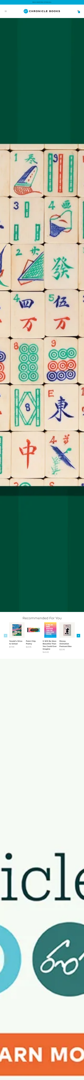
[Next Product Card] (78, 635)
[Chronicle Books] (42, 11)
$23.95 (28, 647)
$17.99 (11, 647)
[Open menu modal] (5, 11)
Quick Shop (17, 633)
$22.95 (62, 650)
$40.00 (46, 652)
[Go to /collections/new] (42, 315)
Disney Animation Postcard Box (65, 643)
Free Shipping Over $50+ (42, 2)
